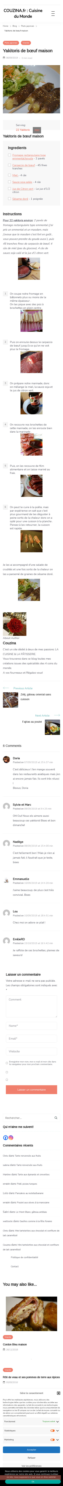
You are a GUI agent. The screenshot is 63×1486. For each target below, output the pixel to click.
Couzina (7, 1244)
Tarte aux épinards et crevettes (34, 1174)
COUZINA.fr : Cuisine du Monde (23, 13)
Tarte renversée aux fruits (28, 1155)
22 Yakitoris (23, 130)
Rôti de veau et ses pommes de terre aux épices (31, 1377)
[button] (58, 1393)
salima (6, 1165)
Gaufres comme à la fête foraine (36, 1221)
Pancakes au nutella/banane (29, 1193)
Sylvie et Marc (22, 805)
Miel (15, 175)
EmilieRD (19, 939)
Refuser (31, 1457)
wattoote (8, 1221)
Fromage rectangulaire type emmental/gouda (29, 156)
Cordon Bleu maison (15, 1344)
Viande (26, 42)
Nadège (18, 842)
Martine (7, 1174)
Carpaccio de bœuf (23, 165)
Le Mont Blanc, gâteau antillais (31, 1212)
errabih (6, 1183)
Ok (33, 1481)
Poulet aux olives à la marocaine (33, 1202)
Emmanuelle (21, 879)
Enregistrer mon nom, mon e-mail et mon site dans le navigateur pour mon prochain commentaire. (32, 1063)
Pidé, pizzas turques (27, 1183)
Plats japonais (11, 42)
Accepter (31, 1449)
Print (37, 130)
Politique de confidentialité (24, 1257)
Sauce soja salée (22, 182)
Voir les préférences (31, 1465)
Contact (15, 1266)
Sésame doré (20, 199)
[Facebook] (5, 1137)
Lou (15, 911)
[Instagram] (10, 1137)
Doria (16, 758)
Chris (5, 1155)
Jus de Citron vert (22, 189)
